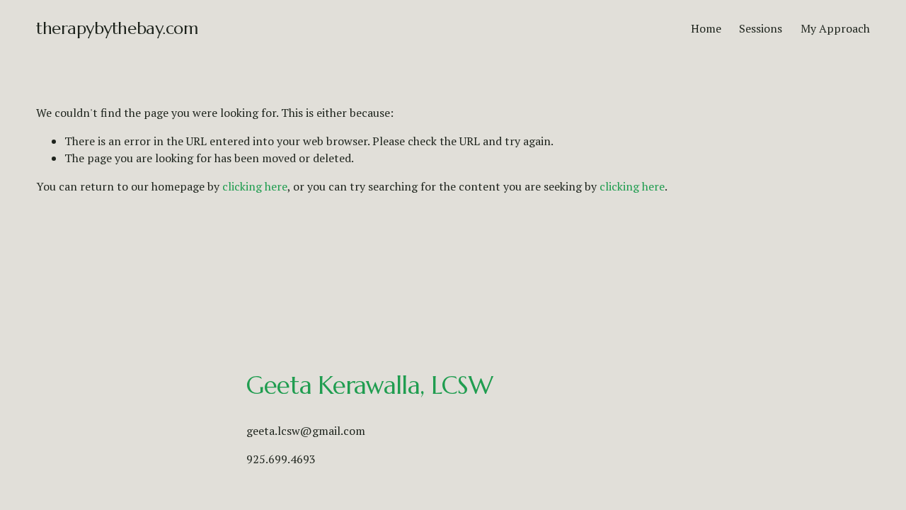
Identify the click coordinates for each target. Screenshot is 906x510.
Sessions (760, 28)
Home (706, 28)
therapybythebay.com (116, 28)
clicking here (254, 186)
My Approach (835, 28)
